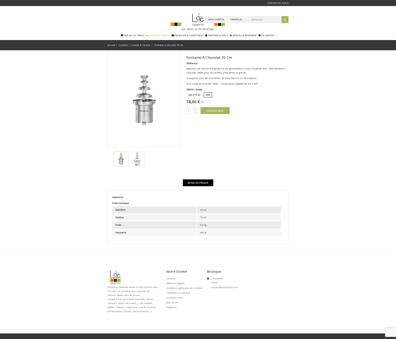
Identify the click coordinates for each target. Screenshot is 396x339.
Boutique (214, 271)
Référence (117, 197)
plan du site (172, 302)
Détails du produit (198, 182)
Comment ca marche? (178, 292)
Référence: (192, 63)
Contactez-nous (174, 297)
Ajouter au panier (215, 110)
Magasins (171, 307)
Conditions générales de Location (184, 288)
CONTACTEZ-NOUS (277, 3)
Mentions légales (175, 283)
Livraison (171, 278)
